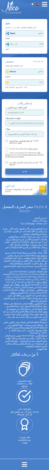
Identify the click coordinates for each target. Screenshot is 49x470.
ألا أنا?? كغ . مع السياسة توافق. (23, 142)
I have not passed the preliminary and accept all (24, 155)
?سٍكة (7, 129)
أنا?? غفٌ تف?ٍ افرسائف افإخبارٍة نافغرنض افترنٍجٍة (25, 163)
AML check (33, 149)
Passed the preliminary (23, 149)
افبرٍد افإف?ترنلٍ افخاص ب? (16, 108)
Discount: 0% (38, 62)
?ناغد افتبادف (24, 141)
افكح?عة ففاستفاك (12, 118)
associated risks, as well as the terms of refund (24, 156)
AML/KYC (13, 143)
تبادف (24, 171)
